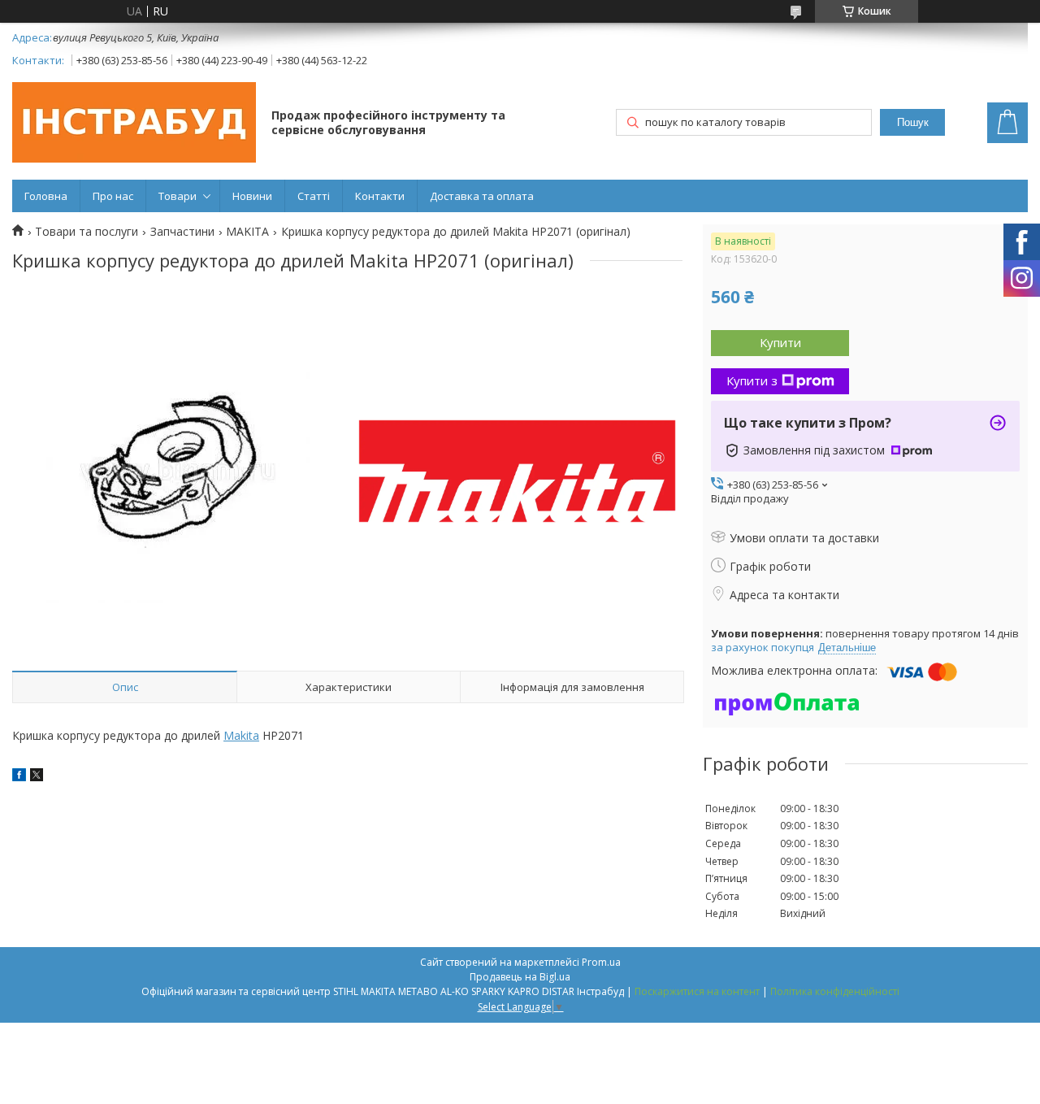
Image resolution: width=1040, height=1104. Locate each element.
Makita (241, 735)
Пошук (913, 122)
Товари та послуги (86, 231)
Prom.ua (601, 962)
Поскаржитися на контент (697, 991)
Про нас (113, 196)
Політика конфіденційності (834, 991)
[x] (36, 777)
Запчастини (182, 231)
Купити (780, 342)
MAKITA (247, 231)
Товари (177, 196)
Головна (45, 196)
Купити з (752, 380)
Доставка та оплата (482, 196)
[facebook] (19, 777)
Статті (313, 196)
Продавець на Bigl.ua (520, 977)
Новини (252, 196)
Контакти (380, 196)
